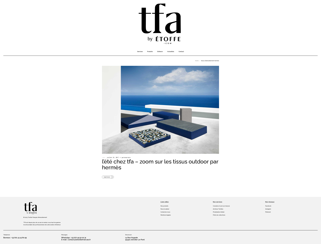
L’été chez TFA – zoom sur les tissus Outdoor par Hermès (160, 164)
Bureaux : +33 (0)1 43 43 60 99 (15, 238)
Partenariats (126, 157)
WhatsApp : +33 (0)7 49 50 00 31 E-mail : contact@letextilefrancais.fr (76, 239)
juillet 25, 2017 (113, 157)
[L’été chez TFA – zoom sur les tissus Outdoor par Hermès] (160, 110)
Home (197, 60)
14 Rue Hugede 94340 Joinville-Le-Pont (135, 239)
